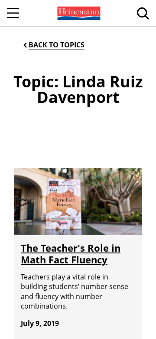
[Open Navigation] (13, 13)
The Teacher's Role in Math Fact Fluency (70, 253)
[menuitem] (78, 13)
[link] (78, 13)
